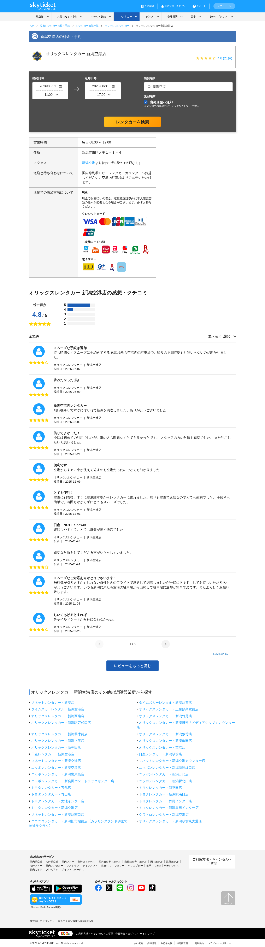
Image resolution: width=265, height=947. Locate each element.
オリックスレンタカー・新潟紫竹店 (165, 734)
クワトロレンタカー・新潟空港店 (164, 814)
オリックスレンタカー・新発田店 (56, 747)
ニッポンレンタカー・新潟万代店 (164, 774)
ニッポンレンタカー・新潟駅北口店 (165, 781)
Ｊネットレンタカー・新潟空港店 (56, 761)
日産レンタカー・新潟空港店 (52, 754)
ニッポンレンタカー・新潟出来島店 (57, 774)
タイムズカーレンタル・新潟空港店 (57, 709)
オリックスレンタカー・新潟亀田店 (165, 740)
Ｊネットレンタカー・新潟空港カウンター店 (172, 761)
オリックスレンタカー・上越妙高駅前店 (169, 709)
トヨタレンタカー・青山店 (51, 794)
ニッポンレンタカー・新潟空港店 (56, 767)
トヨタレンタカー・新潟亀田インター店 (169, 808)
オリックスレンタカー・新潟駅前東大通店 (170, 821)
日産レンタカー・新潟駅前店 (160, 754)
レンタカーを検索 (132, 122)
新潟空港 (88, 163)
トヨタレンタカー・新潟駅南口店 (164, 794)
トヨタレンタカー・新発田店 (160, 787)
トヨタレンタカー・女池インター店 (57, 801)
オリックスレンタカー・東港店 (162, 747)
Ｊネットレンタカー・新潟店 (52, 702)
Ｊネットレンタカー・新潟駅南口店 (57, 814)
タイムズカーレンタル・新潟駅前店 (165, 702)
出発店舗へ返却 (171, 103)
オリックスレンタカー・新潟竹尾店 (165, 716)
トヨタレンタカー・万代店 (51, 787)
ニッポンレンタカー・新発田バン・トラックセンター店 (72, 781)
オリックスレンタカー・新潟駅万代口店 (61, 722)
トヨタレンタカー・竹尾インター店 (165, 801)
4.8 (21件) (225, 58)
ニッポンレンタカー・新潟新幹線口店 (167, 767)
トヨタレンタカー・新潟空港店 (54, 808)
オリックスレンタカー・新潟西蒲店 (57, 716)
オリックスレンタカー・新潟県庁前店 (59, 734)
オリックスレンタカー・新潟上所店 (57, 740)
